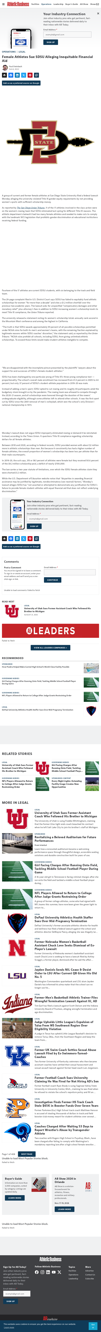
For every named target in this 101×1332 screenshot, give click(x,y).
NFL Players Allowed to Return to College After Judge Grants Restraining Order (36, 695)
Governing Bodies (10, 678)
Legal (22, 51)
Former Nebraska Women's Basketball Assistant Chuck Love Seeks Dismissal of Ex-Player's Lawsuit (65, 945)
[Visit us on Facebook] (37, 1272)
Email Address (50, 30)
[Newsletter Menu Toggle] (97, 4)
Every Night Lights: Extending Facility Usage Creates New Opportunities (67, 784)
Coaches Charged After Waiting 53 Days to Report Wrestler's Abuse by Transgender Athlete (64, 1130)
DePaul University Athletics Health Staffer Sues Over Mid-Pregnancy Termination (37, 710)
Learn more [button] (9, 1327)
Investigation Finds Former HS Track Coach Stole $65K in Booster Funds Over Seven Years (66, 1103)
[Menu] (3, 4)
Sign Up (51, 42)
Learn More (14, 1198)
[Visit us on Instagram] (42, 1272)
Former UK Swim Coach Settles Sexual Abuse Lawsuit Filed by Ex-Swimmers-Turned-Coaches (65, 1053)
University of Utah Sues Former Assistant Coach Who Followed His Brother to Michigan (57, 610)
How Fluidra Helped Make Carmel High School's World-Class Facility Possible (35, 667)
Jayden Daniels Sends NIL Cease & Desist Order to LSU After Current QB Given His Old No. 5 (66, 973)
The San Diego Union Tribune (31, 207)
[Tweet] (23, 75)
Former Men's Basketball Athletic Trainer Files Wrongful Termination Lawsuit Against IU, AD (66, 999)
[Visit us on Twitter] (59, 1272)
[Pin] (30, 75)
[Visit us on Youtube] (54, 1272)
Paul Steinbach (15, 66)
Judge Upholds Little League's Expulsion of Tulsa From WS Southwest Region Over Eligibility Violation (64, 1025)
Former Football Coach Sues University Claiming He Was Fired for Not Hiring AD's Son (67, 1079)
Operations (9, 51)
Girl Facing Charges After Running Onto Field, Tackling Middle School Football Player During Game (39, 682)
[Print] (4, 75)
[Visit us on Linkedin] (48, 1272)
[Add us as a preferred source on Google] (36, 75)
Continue (52, 580)
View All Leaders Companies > (50, 647)
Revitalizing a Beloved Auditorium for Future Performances (65, 839)
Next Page (26, 1154)
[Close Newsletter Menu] (98, 13)
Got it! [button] (93, 1326)
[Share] (10, 75)
